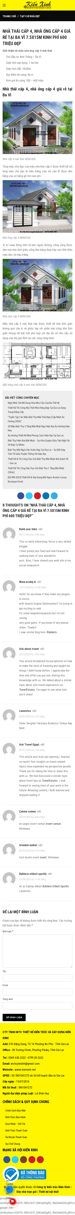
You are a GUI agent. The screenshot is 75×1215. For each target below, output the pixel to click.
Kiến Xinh (64, 1187)
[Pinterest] (37, 495)
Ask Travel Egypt (29, 744)
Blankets (52, 632)
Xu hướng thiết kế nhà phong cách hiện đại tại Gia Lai (35, 435)
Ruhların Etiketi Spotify (55, 886)
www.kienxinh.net (25, 1069)
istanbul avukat (28, 845)
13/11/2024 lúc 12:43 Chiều (32, 587)
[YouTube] (31, 1159)
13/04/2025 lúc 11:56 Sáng (32, 879)
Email (5, 985)
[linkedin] (45, 495)
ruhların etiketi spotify (33, 874)
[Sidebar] (4, 369)
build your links (28, 529)
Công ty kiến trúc (47, 1187)
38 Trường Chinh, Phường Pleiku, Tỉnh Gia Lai (38, 1050)
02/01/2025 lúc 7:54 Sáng (31, 750)
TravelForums (27, 689)
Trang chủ (9, 16)
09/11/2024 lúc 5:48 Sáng (31, 534)
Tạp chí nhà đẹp (30, 16)
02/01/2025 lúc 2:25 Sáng (31, 716)
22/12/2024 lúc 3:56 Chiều (32, 654)
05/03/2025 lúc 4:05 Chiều (32, 817)
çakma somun (27, 811)
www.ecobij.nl (27, 582)
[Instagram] (23, 1159)
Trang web (8, 999)
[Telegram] (54, 495)
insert (43, 857)
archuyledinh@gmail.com (25, 1063)
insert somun (53, 823)
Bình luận (8, 931)
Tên (4, 971)
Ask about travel (29, 649)
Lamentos (25, 711)
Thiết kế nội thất (49, 1191)
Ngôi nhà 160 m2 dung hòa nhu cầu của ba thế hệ (33, 402)
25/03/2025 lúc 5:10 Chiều (32, 850)
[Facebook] (20, 495)
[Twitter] (29, 495)
